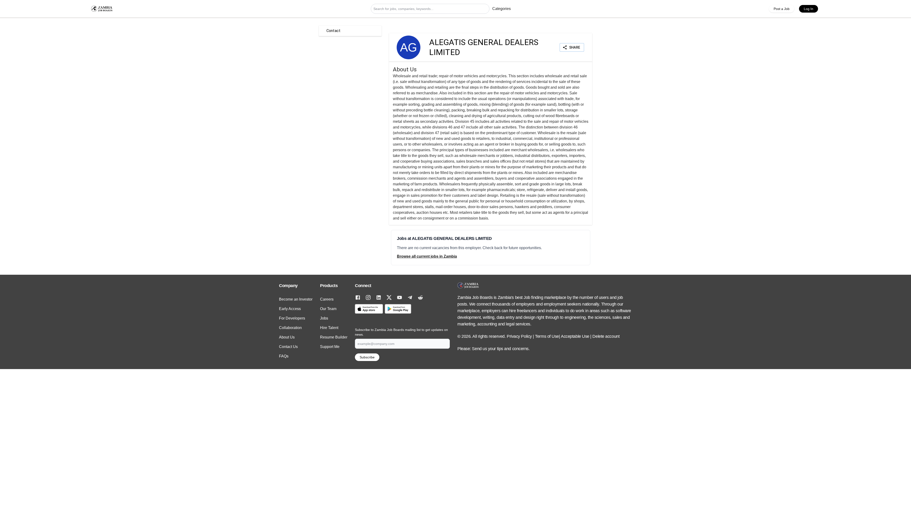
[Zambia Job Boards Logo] (101, 9)
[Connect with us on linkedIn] (378, 297)
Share (574, 47)
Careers (327, 299)
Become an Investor (295, 299)
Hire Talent (329, 328)
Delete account (605, 336)
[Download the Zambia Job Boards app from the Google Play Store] (398, 309)
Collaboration (290, 328)
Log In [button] (808, 9)
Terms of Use (547, 336)
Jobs (324, 318)
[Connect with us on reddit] (420, 297)
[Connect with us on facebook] (358, 297)
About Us (287, 337)
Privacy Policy (519, 336)
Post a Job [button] (782, 9)
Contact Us (288, 347)
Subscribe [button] (367, 357)
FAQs (283, 356)
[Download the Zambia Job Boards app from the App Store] (369, 309)
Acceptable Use (575, 336)
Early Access (290, 309)
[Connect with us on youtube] (399, 297)
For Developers (292, 318)
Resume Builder (333, 337)
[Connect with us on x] (389, 297)
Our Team (328, 309)
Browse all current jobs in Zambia (427, 256)
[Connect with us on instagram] (368, 297)
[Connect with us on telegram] (410, 297)
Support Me (329, 347)
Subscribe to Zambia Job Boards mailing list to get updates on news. (401, 332)
